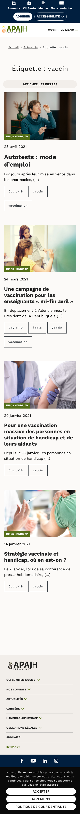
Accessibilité (48, 16)
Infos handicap (17, 136)
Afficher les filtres (40, 84)
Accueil (13, 47)
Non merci (41, 799)
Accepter (41, 791)
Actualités (31, 47)
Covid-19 (15, 191)
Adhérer (23, 16)
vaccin (38, 191)
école (37, 328)
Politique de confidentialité (41, 807)
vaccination (18, 205)
